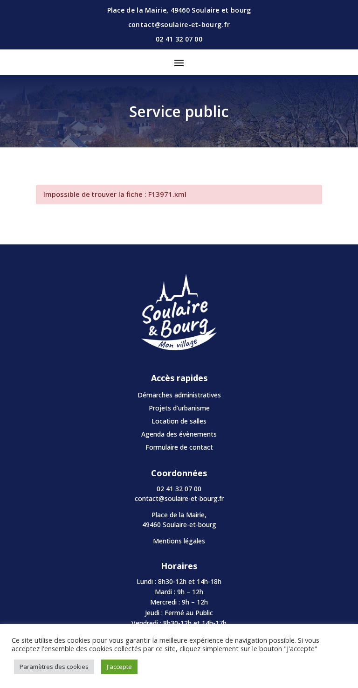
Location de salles (179, 421)
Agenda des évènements (179, 434)
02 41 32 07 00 (179, 39)
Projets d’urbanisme (179, 407)
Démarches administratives (179, 394)
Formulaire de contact (179, 447)
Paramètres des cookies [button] (54, 666)
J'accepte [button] (119, 666)
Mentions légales (179, 540)
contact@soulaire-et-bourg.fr (179, 498)
